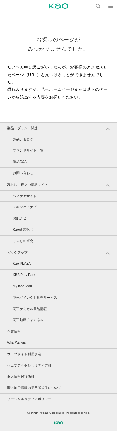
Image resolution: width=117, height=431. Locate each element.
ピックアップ (17, 253)
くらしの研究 (23, 241)
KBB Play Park (24, 275)
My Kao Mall (22, 286)
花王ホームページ (57, 89)
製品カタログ (23, 139)
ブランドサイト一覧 (28, 150)
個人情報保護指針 (20, 376)
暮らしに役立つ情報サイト (27, 185)
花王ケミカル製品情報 (30, 309)
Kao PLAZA (22, 264)
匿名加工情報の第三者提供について (34, 388)
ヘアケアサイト (25, 196)
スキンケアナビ (25, 207)
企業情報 (14, 331)
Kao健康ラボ (23, 230)
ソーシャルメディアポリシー (29, 399)
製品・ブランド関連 (22, 128)
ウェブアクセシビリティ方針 (29, 365)
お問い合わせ (23, 173)
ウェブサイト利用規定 (24, 354)
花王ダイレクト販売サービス (35, 297)
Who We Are (16, 343)
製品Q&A (20, 162)
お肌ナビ (19, 218)
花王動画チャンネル (28, 320)
